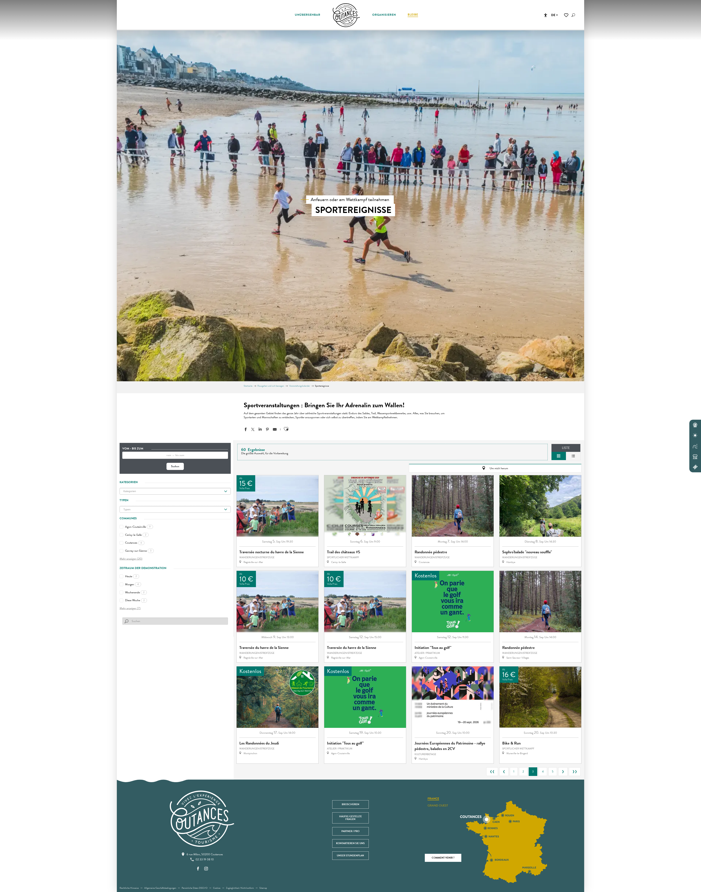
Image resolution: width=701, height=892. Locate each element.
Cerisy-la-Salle (135, 535)
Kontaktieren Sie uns (350, 843)
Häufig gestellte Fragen (350, 817)
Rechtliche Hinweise (129, 888)
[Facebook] (198, 869)
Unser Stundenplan (350, 855)
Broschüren (350, 804)
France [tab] (433, 798)
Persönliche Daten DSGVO (195, 888)
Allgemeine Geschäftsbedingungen (160, 888)
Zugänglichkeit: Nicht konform (240, 888)
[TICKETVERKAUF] (695, 467)
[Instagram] (206, 869)
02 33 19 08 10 (205, 859)
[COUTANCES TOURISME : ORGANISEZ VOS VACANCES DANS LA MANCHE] (346, 15)
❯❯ (574, 771)
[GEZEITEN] (695, 446)
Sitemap (263, 888)
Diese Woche (135, 600)
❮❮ (492, 771)
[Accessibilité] (545, 15)
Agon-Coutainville (138, 527)
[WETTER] (695, 435)
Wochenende (134, 592)
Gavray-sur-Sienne (138, 551)
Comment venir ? (443, 858)
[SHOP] (695, 456)
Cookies (217, 888)
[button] (573, 15)
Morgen (132, 584)
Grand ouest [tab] (438, 805)
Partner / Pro (350, 831)
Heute (131, 576)
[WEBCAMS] (695, 425)
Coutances (133, 543)
